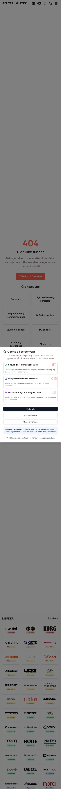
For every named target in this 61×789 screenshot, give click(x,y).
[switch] (54, 364)
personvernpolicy (47, 438)
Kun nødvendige (30, 415)
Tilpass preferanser (30, 422)
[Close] (57, 350)
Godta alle (30, 409)
